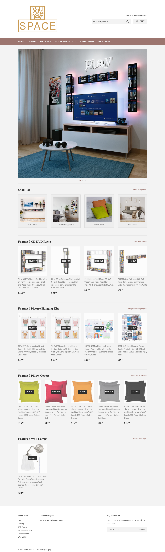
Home (21, 41)
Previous (23, 113)
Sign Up (142, 529)
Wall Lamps (104, 41)
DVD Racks (45, 41)
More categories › (140, 190)
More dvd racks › (140, 242)
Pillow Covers (87, 41)
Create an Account (140, 15)
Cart (141, 21)
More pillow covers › (139, 376)
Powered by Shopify (44, 550)
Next (141, 113)
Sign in (128, 15)
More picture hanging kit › (137, 308)
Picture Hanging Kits (65, 41)
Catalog (32, 41)
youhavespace (29, 550)
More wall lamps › (140, 439)
